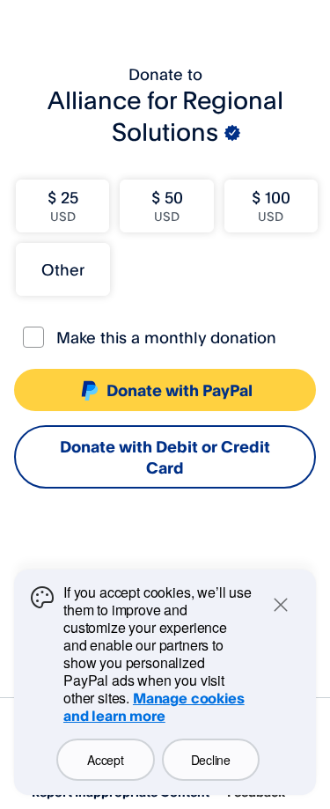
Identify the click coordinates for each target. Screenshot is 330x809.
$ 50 (167, 206)
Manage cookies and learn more (154, 706)
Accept (105, 760)
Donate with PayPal (179, 390)
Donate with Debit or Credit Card (165, 457)
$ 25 (63, 206)
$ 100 (271, 206)
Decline (211, 760)
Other (62, 269)
